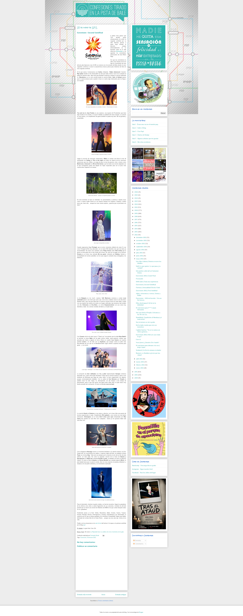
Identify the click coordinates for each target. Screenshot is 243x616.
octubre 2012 (140, 243)
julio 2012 (139, 253)
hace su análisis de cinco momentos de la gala (107, 532)
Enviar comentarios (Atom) (105, 600)
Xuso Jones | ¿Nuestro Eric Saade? (147, 342)
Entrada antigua (120, 594)
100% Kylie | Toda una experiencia (147, 282)
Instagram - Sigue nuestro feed (142, 469)
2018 (136, 216)
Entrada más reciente (84, 594)
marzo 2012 (140, 362)
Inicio (103, 594)
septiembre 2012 (141, 247)
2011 (135, 372)
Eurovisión (119, 51)
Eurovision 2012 (91, 537)
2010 (136, 375)
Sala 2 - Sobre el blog (139, 128)
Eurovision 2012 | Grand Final (146, 276)
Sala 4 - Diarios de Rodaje (140, 135)
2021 (136, 207)
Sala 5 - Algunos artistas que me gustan (145, 138)
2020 (136, 210)
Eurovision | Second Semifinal (146, 285)
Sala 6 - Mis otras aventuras (141, 142)
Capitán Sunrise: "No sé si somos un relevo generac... (148, 331)
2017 (136, 219)
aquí (84, 525)
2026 (136, 192)
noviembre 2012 (141, 240)
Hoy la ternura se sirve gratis (145, 322)
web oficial (98, 523)
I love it (138, 339)
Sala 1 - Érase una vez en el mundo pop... (145, 124)
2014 (136, 229)
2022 (136, 204)
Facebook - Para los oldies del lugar (144, 473)
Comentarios (139, 544)
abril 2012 (139, 359)
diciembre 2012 (141, 237)
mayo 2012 (140, 259)
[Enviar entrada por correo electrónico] (103, 535)
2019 (136, 213)
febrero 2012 (140, 365)
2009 (136, 378)
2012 (136, 235)
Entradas (138, 540)
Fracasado (139, 279)
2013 (136, 232)
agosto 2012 (140, 250)
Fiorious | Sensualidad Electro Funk (148, 287)
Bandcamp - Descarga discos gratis (144, 465)
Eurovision (83, 537)
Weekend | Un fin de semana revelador (148, 350)
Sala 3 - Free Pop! (138, 131)
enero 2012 (140, 368)
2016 (136, 222)
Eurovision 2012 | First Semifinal (146, 290)
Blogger (141, 612)
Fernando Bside (94, 535)
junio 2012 (139, 256)
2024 (136, 198)
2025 (136, 195)
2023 (136, 201)
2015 (136, 225)
